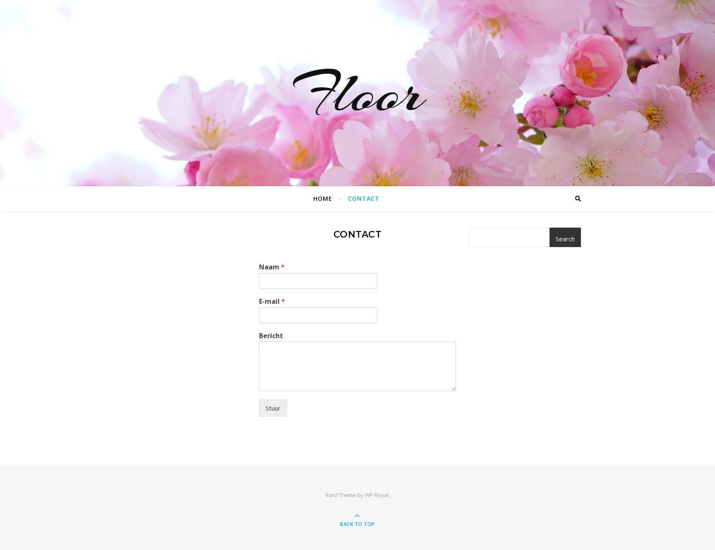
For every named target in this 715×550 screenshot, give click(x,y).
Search (565, 239)
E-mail (272, 301)
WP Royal (377, 495)
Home (322, 198)
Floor (358, 93)
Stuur (273, 408)
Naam (272, 267)
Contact (363, 198)
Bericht (271, 335)
